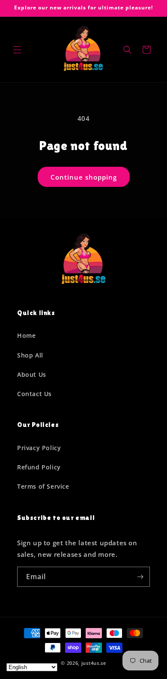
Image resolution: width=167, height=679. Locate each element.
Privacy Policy (39, 448)
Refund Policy (39, 467)
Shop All (30, 355)
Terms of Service (43, 486)
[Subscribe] (140, 577)
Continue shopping (84, 177)
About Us (31, 374)
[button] (17, 49)
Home (26, 335)
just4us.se (93, 663)
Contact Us (34, 394)
